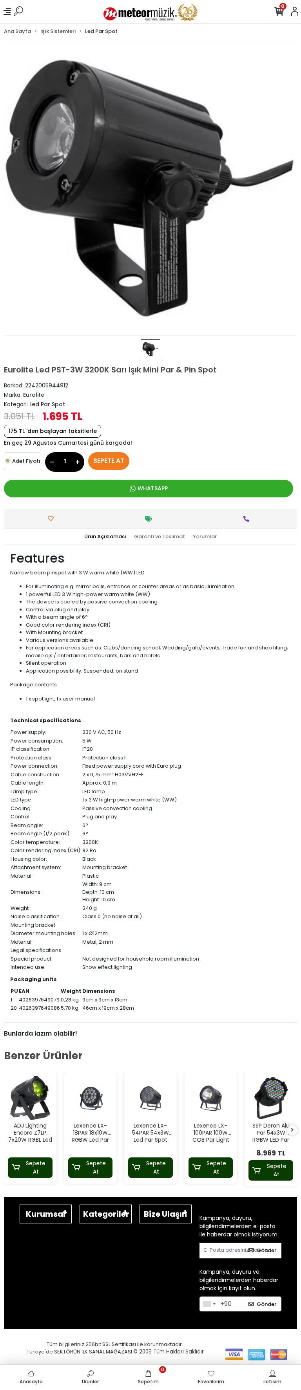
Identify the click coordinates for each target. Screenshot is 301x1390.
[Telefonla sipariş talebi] (248, 519)
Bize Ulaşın (165, 1213)
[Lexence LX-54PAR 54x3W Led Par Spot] (150, 1098)
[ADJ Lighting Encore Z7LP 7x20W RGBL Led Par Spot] (30, 1098)
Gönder (266, 1250)
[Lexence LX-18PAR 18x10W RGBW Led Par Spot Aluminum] (90, 1098)
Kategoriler (106, 1213)
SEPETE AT (108, 460)
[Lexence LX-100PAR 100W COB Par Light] (211, 1098)
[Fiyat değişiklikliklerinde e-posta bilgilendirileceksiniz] (150, 519)
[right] (292, 1130)
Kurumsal (45, 1213)
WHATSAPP (153, 488)
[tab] (105, 537)
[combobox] (209, 1304)
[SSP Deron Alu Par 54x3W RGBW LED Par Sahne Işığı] (270, 1098)
